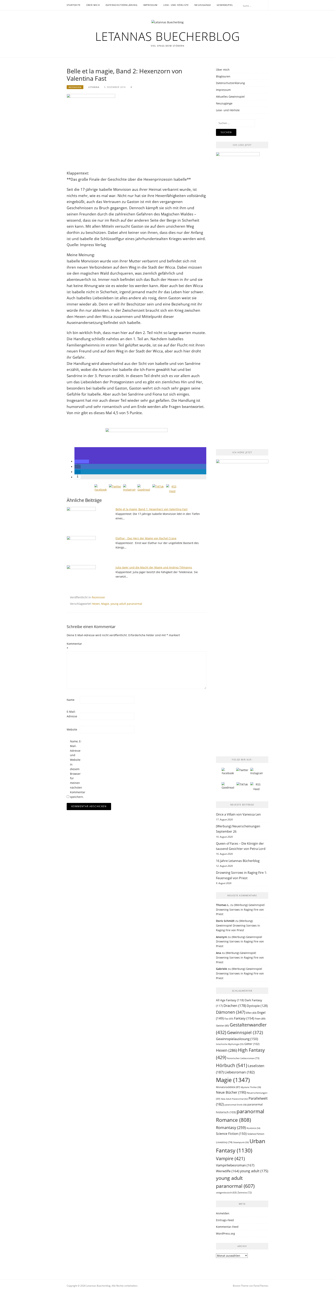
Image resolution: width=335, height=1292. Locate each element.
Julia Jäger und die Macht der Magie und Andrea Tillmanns (154, 567)
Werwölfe (227, 1171)
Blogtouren (223, 76)
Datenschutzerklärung (121, 4)
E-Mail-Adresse (72, 714)
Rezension (75, 87)
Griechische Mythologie (229, 1044)
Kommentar (73, 646)
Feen (260, 1018)
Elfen (251, 1012)
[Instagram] (129, 490)
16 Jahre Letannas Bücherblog (238, 861)
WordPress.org (225, 1233)
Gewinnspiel (225, 4)
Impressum (150, 4)
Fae (228, 1018)
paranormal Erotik (235, 1104)
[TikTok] (158, 490)
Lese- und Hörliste (176, 4)
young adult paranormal (126, 604)
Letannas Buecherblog (167, 36)
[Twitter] (115, 490)
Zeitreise (244, 1192)
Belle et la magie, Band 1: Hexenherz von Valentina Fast (151, 509)
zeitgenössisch (226, 1192)
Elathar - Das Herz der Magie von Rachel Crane (146, 538)
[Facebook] (100, 490)
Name (70, 700)
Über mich (93, 4)
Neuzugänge (202, 4)
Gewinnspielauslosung (237, 1039)
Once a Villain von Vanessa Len (238, 814)
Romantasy (231, 1127)
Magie (105, 604)
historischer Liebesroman (243, 1058)
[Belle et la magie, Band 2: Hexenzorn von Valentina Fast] (91, 130)
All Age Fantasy (230, 1000)
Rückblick (253, 1128)
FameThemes (261, 1285)
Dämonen (230, 1012)
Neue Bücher (231, 1092)
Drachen (235, 1005)
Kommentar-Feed (227, 1227)
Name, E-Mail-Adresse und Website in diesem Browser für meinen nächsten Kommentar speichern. (76, 769)
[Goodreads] (143, 490)
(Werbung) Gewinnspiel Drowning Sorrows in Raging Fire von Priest (240, 909)
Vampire (230, 1159)
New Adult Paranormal (234, 1098)
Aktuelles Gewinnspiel (230, 96)
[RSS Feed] (172, 490)
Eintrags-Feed (225, 1220)
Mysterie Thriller (251, 1087)
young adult (254, 1171)
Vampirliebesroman (235, 1165)
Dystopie (257, 1006)
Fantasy (244, 1018)
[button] (81, 461)
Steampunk (241, 1142)
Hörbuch (231, 1065)
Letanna (93, 87)
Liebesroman (239, 1072)
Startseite (73, 4)
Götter (251, 1044)
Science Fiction (231, 1133)
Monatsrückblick (228, 1087)
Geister (222, 1025)
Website (72, 729)
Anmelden (222, 1213)
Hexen (96, 604)
